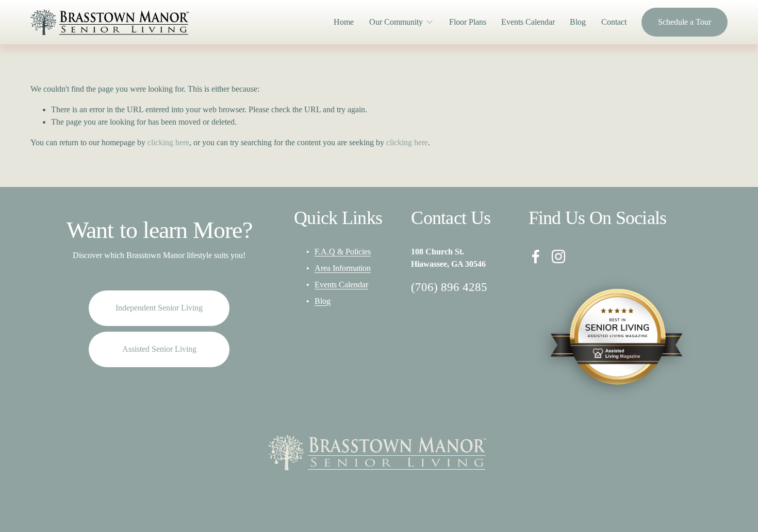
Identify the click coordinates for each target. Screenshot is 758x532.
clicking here (168, 142)
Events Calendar (528, 22)
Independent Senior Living (159, 307)
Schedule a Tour (684, 22)
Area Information (343, 268)
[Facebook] (536, 256)
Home (344, 22)
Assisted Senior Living (159, 349)
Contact (614, 22)
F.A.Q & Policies (343, 251)
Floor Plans (467, 22)
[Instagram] (558, 256)
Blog (578, 22)
